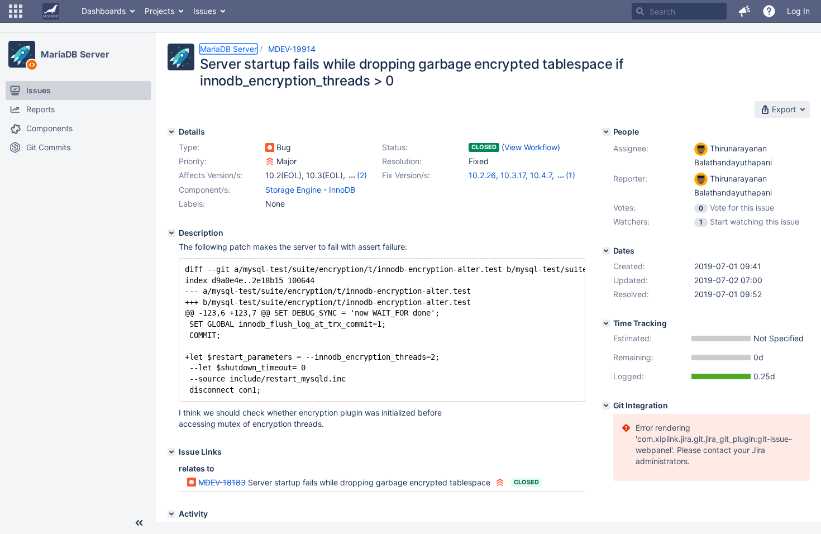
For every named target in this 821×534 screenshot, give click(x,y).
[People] (606, 132)
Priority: (193, 161)
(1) (570, 175)
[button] (16, 11)
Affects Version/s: (210, 175)
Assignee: (630, 148)
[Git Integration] (606, 405)
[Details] (171, 132)
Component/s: (204, 189)
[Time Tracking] (606, 323)
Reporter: (630, 178)
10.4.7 (541, 175)
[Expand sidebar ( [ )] (139, 522)
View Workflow (530, 147)
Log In (798, 11)
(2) (362, 175)
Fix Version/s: (406, 175)
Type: (189, 147)
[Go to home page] (51, 11)
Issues (204, 11)
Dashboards (104, 11)
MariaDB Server (75, 54)
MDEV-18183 (222, 482)
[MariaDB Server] (21, 54)
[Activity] (171, 514)
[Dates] (606, 251)
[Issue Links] (171, 452)
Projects (159, 11)
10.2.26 (482, 175)
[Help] (769, 11)
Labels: (192, 203)
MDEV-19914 (292, 49)
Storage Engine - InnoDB (310, 189)
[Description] (171, 233)
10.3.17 (513, 175)
